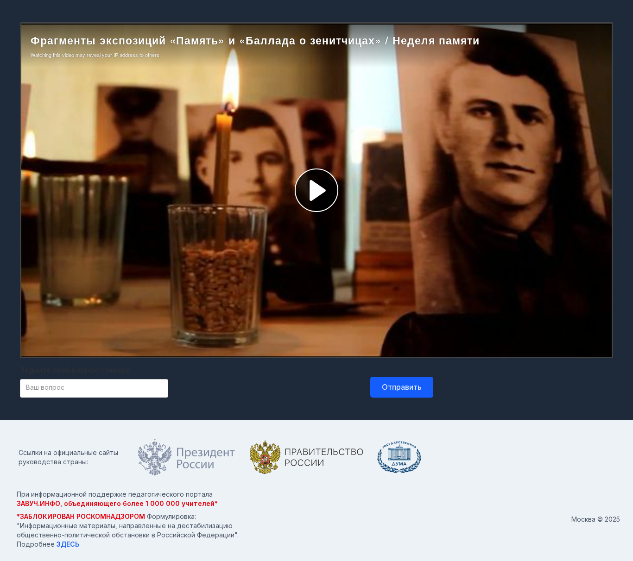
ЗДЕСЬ (68, 544)
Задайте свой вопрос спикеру (75, 369)
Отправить (402, 387)
